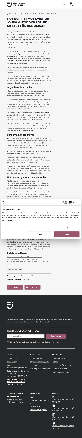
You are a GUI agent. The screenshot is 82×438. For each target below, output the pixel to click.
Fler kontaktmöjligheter (38, 410)
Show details (71, 228)
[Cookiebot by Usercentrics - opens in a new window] (66, 202)
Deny (40, 234)
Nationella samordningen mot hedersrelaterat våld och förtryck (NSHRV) (18, 382)
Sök (64, 5)
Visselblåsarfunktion (59, 369)
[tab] (18, 355)
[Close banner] (79, 202)
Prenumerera (56, 336)
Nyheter (11, 13)
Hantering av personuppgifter (41, 369)
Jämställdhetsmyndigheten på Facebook (63, 409)
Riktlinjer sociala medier (61, 372)
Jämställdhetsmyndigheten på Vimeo (63, 427)
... (7, 13)
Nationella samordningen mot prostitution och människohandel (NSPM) (18, 373)
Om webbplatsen (36, 358)
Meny (71, 5)
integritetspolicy (56, 342)
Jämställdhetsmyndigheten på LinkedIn (63, 418)
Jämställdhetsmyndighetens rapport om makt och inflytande (27, 261)
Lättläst (55, 362)
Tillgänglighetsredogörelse (39, 362)
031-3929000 (40, 406)
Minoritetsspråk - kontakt (61, 365)
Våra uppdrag (12, 362)
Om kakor (33, 365)
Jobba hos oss (12, 358)
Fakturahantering (58, 358)
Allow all (67, 234)
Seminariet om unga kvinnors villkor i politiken (22, 259)
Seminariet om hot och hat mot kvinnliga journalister (24, 257)
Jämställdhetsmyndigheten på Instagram (63, 400)
